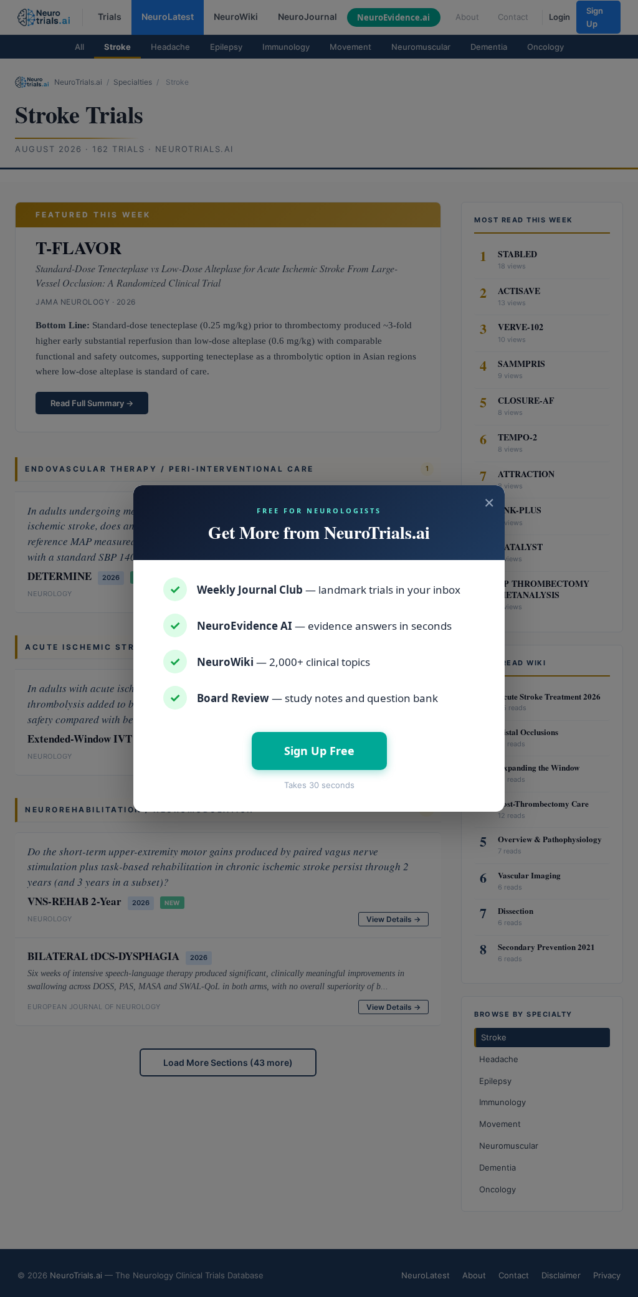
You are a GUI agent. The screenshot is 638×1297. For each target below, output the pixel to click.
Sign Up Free (319, 750)
